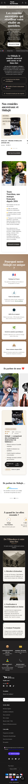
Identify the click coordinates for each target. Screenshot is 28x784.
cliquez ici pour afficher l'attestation (16, 749)
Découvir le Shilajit (14, 44)
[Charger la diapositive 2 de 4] (13, 148)
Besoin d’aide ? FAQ (8, 721)
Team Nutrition (16, 782)
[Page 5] (16, 498)
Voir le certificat (19, 301)
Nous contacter (6, 714)
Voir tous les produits (14, 153)
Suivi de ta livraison (7, 739)
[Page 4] (14, 498)
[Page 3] (13, 498)
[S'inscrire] (23, 699)
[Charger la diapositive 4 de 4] (17, 148)
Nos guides (5, 742)
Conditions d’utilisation (8, 711)
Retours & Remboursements (9, 724)
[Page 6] (17, 498)
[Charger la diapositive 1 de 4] (11, 148)
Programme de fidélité (8, 733)
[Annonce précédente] (1, 7)
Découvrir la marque (13, 244)
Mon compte (6, 718)
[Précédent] (1, 390)
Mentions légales (7, 708)
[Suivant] (26, 390)
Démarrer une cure (13, 464)
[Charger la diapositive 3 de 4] (15, 148)
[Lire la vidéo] (9, 390)
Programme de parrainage (9, 736)
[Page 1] (10, 498)
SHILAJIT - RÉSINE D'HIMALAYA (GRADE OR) (11, 142)
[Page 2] (11, 498)
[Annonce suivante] (26, 7)
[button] (1, 2)
